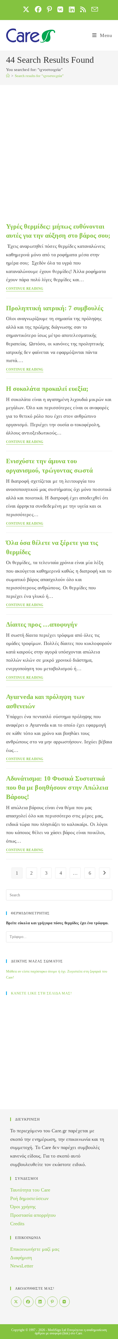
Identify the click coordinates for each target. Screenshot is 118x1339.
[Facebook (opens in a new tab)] (38, 9)
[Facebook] (28, 1302)
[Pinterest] (52, 1302)
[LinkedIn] (40, 1302)
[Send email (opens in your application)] (93, 9)
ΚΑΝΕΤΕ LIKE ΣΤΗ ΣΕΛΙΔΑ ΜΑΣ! (41, 993)
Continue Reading (25, 289)
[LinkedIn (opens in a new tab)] (71, 9)
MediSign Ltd (57, 1330)
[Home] (8, 76)
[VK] (64, 1302)
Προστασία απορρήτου (33, 1215)
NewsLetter (21, 1266)
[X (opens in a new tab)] (26, 9)
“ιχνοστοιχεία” (39, 76)
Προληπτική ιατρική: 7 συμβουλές (54, 308)
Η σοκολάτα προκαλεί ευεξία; (47, 388)
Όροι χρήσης (23, 1206)
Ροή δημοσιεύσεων (29, 1198)
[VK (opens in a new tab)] (60, 9)
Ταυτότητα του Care (30, 1190)
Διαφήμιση (21, 1257)
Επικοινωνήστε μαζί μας (34, 1249)
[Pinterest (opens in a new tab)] (49, 9)
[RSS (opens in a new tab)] (83, 9)
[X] (16, 1302)
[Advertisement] (59, 147)
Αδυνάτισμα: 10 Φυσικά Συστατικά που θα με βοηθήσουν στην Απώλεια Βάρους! (57, 787)
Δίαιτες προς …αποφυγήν (41, 624)
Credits (17, 1223)
